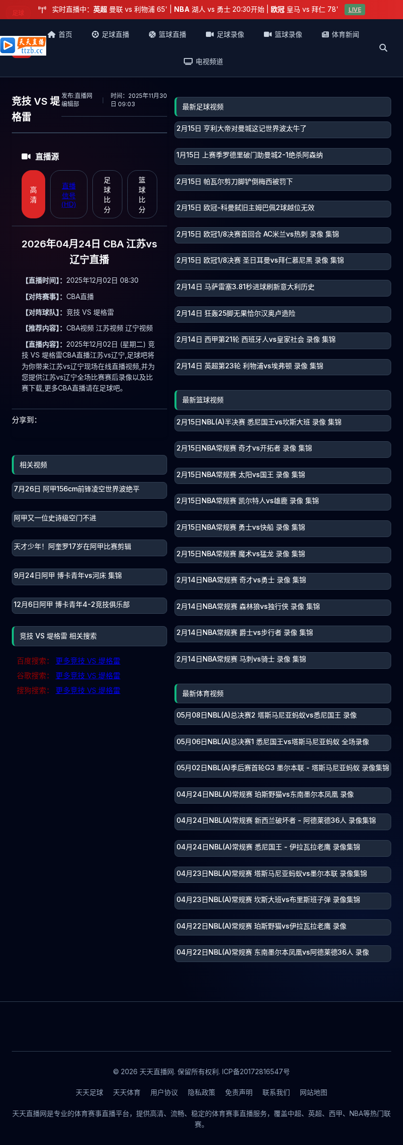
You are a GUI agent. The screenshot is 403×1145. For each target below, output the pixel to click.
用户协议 (164, 1092)
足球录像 (230, 34)
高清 (33, 195)
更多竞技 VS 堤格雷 (88, 660)
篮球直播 (172, 34)
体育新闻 (345, 34)
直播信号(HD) (68, 195)
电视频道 (209, 61)
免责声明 (239, 1092)
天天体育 (127, 1092)
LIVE (354, 9)
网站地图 (313, 1092)
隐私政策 (201, 1092)
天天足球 (89, 1092)
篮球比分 (142, 194)
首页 (65, 34)
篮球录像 (288, 34)
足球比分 (107, 194)
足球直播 (115, 34)
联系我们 (276, 1092)
